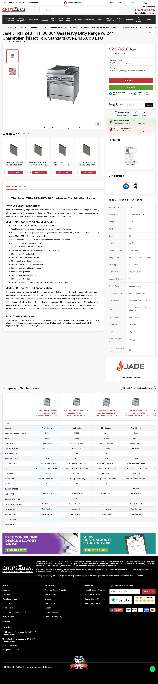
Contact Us (6, 595)
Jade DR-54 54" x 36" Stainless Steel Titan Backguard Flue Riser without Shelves (62, 164)
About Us (6, 590)
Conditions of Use (9, 599)
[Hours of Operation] (154, 13)
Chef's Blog (50, 603)
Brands (48, 599)
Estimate (149, 105)
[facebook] (106, 667)
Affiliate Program (51, 595)
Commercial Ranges (35, 27)
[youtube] (110, 667)
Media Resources (52, 612)
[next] (101, 86)
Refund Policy (8, 608)
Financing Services (92, 595)
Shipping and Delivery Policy (14, 612)
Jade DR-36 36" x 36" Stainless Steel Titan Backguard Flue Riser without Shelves (14, 164)
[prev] (25, 86)
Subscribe (148, 591)
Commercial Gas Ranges (57, 27)
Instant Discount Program (95, 590)
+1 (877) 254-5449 (144, 9)
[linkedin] (120, 667)
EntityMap (6, 621)
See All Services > (92, 603)
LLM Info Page (8, 617)
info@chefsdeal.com (10, 650)
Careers (48, 608)
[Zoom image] (98, 123)
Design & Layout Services (95, 599)
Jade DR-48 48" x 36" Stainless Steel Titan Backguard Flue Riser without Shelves (38, 164)
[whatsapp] (153, 669)
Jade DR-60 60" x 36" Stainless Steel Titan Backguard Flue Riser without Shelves (86, 164)
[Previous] (102, 166)
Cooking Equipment (15, 27)
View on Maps (8, 634)
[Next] (102, 147)
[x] (115, 667)
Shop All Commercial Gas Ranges (137, 388)
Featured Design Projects (55, 590)
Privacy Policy (8, 603)
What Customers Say (53, 617)
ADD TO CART (15, 172)
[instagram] (125, 667)
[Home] (3, 27)
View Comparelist (140, 115)
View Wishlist (122, 115)
